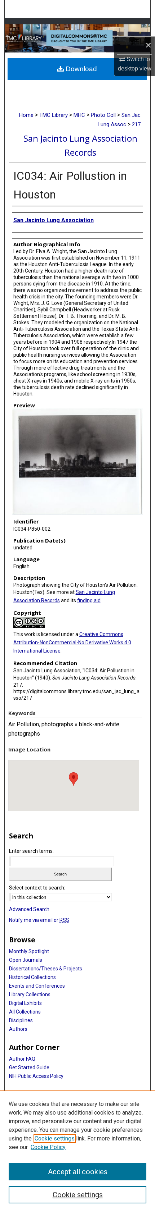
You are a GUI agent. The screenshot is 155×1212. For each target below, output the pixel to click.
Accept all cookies (77, 1171)
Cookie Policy (48, 1147)
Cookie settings (55, 1138)
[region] (77, 1151)
